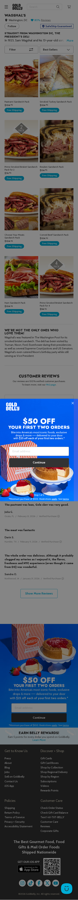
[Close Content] (73, 403)
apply (54, 498)
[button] (39, 450)
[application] (66, 888)
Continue (39, 462)
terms (66, 498)
